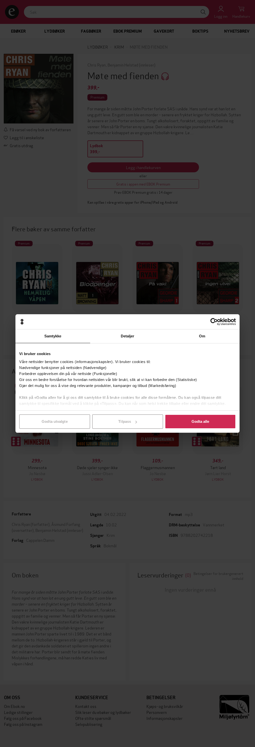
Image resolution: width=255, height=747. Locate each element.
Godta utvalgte (54, 421)
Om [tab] (202, 336)
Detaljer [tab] (127, 336)
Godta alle (200, 421)
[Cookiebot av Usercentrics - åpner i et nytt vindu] (214, 321)
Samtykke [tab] (53, 336)
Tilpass (124, 421)
